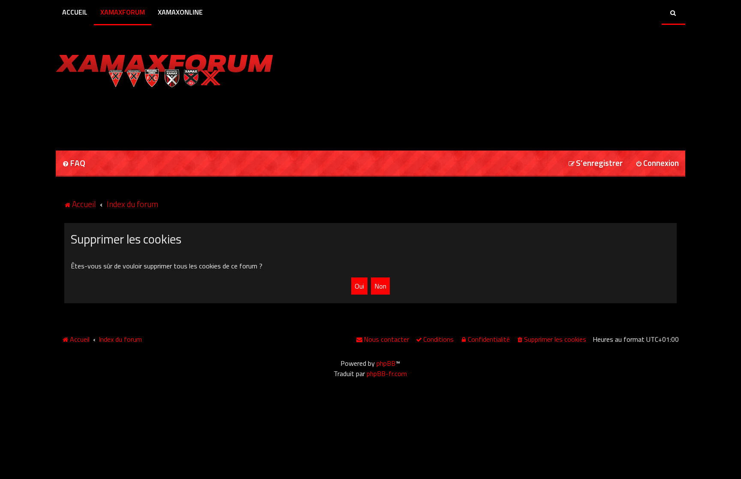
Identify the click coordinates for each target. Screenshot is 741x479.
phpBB (386, 363)
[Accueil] (164, 68)
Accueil (74, 12)
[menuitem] (74, 164)
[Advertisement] (156, 116)
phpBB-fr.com (387, 373)
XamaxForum (122, 12)
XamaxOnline (180, 12)
